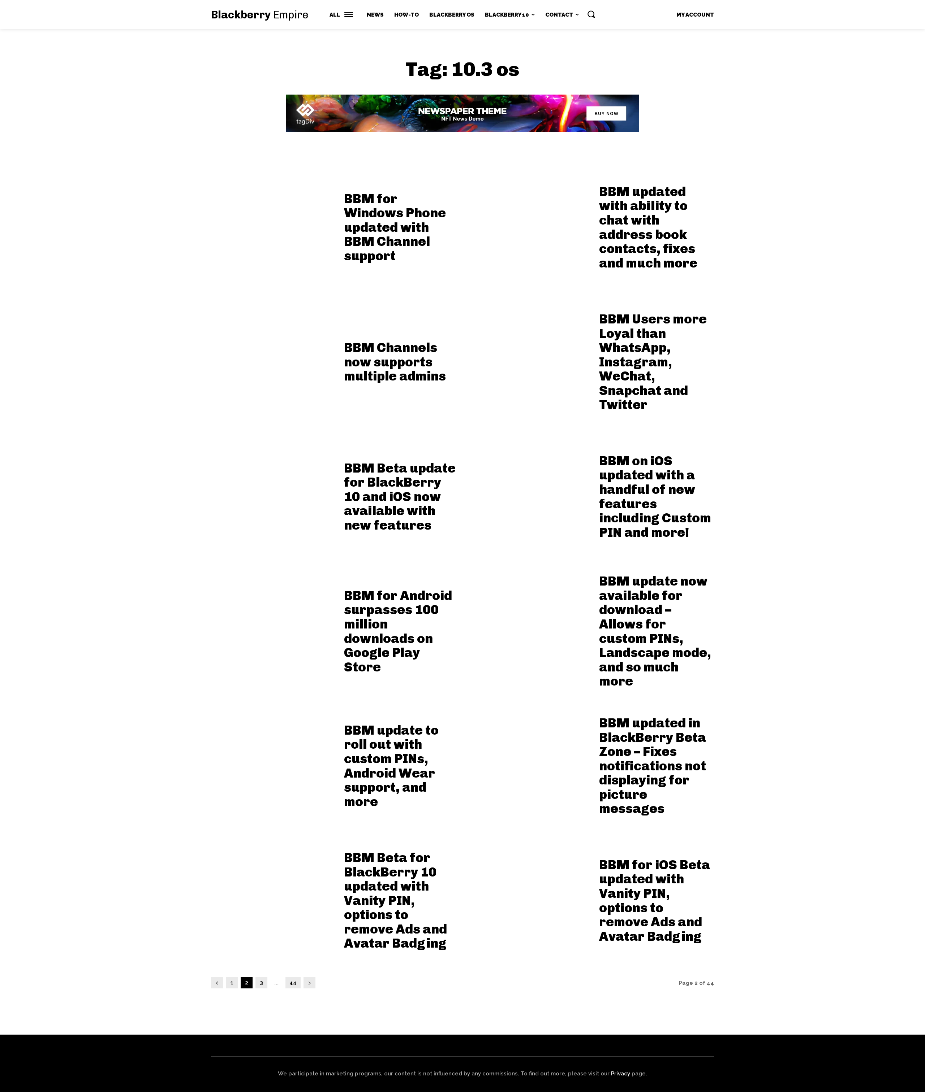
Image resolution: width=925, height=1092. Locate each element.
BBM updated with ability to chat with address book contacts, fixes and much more (648, 227)
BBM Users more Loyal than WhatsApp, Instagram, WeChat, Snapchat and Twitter (653, 362)
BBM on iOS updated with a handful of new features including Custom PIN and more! (655, 496)
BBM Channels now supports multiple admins (395, 362)
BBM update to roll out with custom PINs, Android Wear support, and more (391, 765)
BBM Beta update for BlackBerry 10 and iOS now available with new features (400, 496)
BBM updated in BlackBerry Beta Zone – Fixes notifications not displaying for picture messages (652, 766)
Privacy (620, 1073)
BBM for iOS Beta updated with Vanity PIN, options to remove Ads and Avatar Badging (654, 900)
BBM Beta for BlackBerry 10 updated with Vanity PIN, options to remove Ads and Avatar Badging (395, 900)
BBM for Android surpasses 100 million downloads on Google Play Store (398, 631)
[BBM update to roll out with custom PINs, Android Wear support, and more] (273, 763)
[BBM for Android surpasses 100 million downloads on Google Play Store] (273, 629)
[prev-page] (217, 982)
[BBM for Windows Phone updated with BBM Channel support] (273, 225)
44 (293, 982)
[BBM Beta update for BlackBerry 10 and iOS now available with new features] (273, 494)
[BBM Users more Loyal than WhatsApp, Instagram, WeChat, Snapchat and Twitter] (528, 359)
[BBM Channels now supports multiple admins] (273, 359)
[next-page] (309, 982)
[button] (591, 14)
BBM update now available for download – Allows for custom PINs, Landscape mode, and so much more (655, 631)
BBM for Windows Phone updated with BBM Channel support (395, 227)
